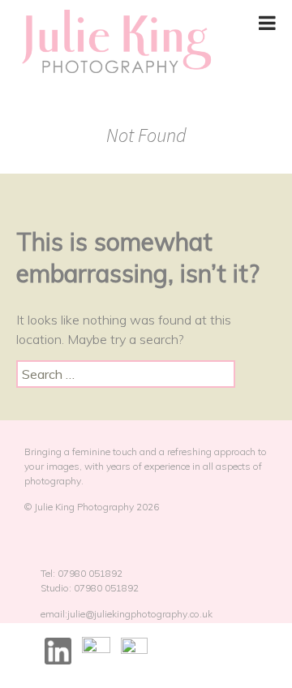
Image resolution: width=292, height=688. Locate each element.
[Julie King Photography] (115, 42)
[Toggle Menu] (267, 22)
